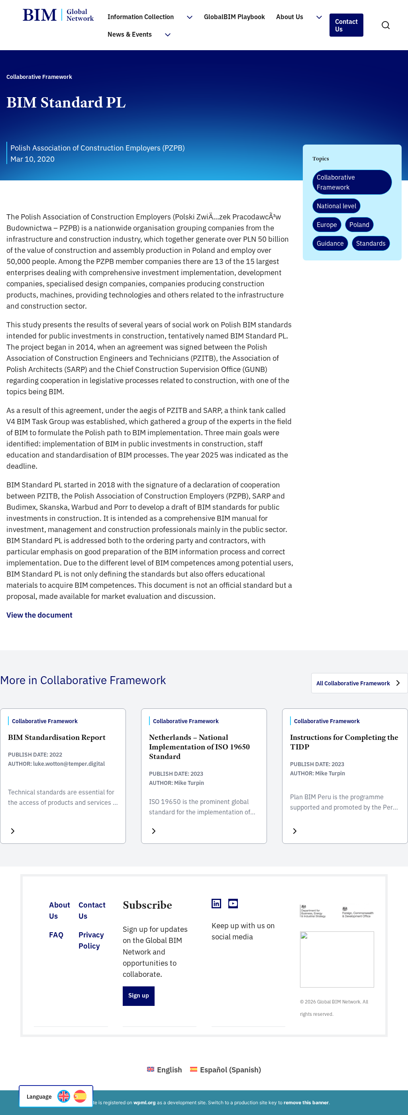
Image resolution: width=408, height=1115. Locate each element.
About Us (289, 16)
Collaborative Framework (336, 182)
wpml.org (144, 1102)
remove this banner (306, 1102)
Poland (359, 224)
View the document (39, 614)
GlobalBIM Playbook (234, 16)
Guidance (330, 243)
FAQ (56, 934)
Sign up (138, 995)
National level (336, 205)
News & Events (130, 33)
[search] (386, 25)
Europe (327, 224)
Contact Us (346, 25)
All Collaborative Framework (353, 683)
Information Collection (141, 16)
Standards (371, 243)
